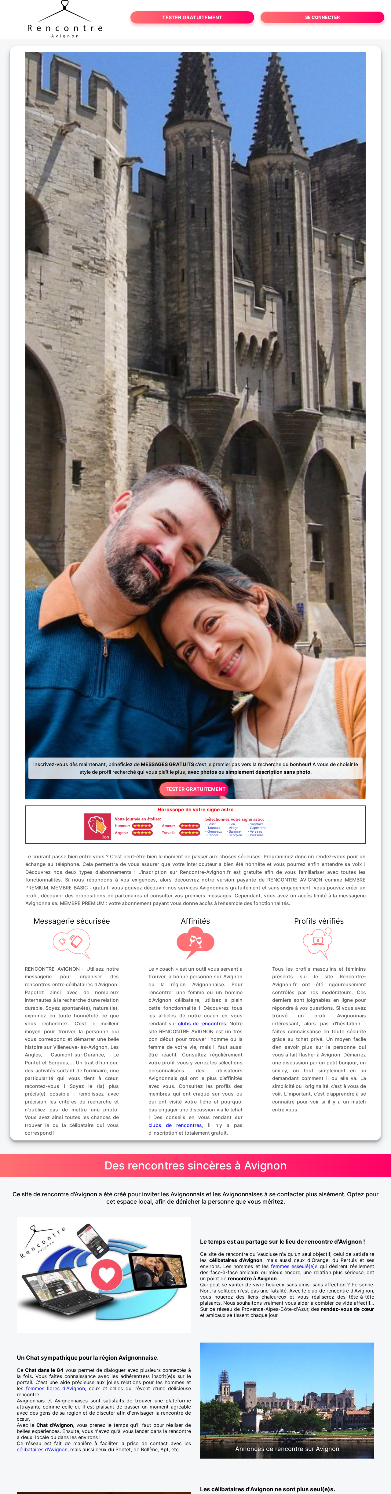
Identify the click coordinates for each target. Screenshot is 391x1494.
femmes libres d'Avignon (55, 1388)
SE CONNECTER (322, 17)
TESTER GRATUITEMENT (192, 17)
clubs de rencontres (202, 1023)
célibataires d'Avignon (42, 1449)
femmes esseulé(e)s (294, 1266)
